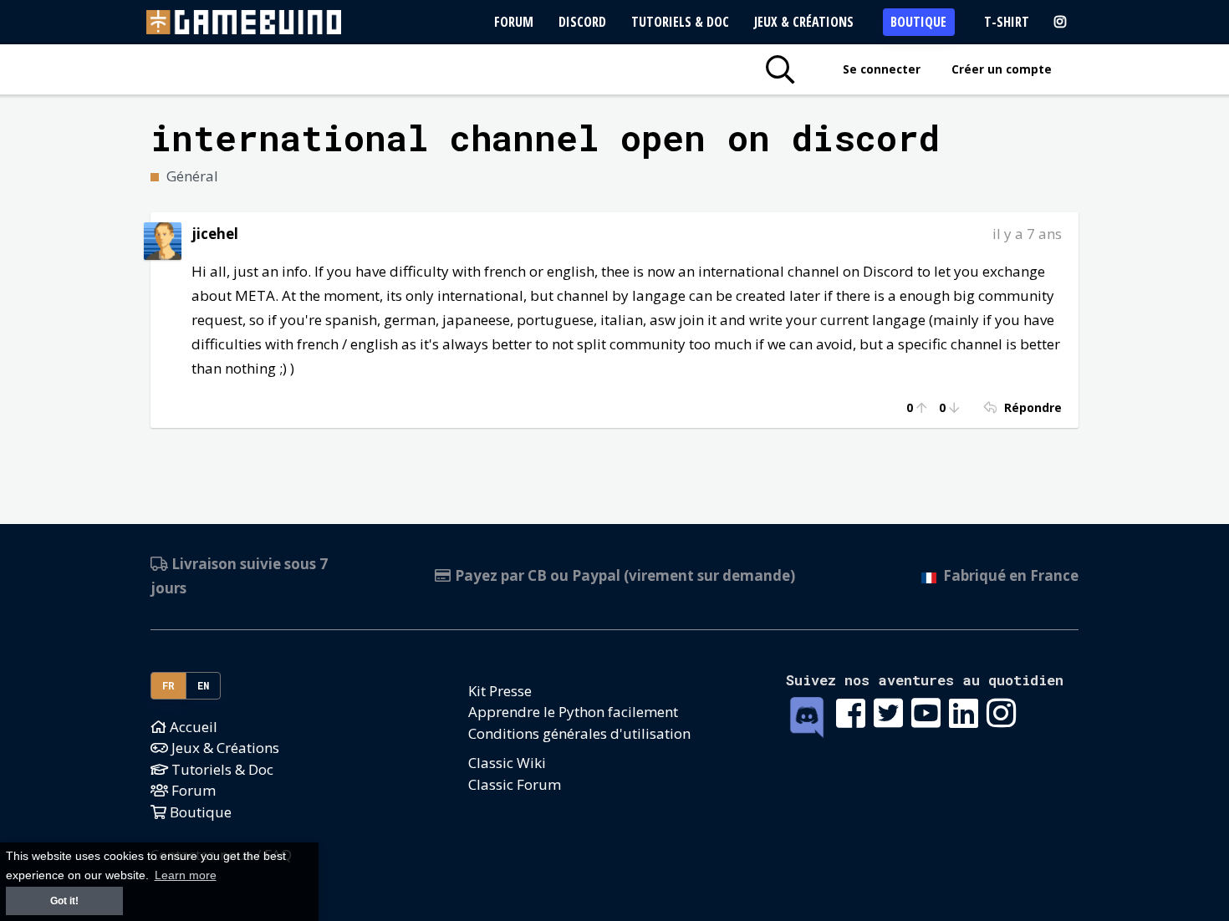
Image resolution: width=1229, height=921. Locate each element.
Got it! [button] (64, 901)
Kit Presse (500, 690)
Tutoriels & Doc (680, 22)
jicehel (214, 233)
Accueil (191, 726)
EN (203, 685)
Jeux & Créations (804, 22)
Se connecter (881, 69)
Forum (513, 22)
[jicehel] (162, 239)
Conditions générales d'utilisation (579, 733)
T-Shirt (1006, 22)
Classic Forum (514, 784)
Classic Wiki (507, 762)
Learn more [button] (186, 875)
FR (169, 685)
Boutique (918, 22)
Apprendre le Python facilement (573, 711)
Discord (582, 22)
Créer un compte (1001, 69)
